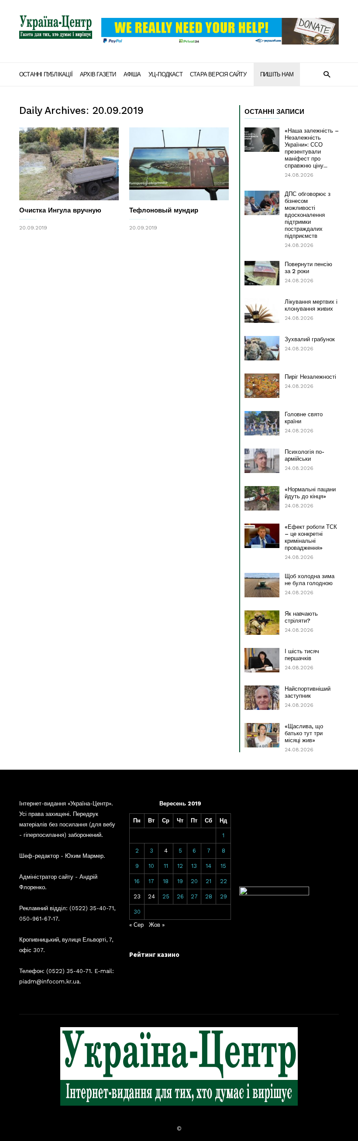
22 (223, 881)
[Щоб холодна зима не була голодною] (261, 585)
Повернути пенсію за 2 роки (308, 267)
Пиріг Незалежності (310, 376)
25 (165, 896)
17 (151, 881)
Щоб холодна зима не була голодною (309, 579)
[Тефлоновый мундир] (179, 163)
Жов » (157, 925)
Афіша (132, 74)
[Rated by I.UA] (274, 893)
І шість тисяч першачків (302, 654)
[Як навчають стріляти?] (261, 622)
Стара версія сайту (218, 74)
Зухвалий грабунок (310, 339)
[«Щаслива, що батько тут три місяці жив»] (261, 735)
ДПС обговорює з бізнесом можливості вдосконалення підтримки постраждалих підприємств (307, 215)
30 (137, 911)
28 (208, 896)
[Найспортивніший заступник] (261, 697)
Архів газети (98, 74)
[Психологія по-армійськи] (261, 461)
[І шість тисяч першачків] (261, 660)
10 (151, 866)
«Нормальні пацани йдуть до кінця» (310, 493)
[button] (327, 74)
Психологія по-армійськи (304, 455)
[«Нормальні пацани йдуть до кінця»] (261, 498)
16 (137, 881)
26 (180, 896)
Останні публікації (45, 74)
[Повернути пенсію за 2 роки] (261, 273)
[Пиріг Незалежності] (261, 385)
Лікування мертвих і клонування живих (311, 305)
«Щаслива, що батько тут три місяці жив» (304, 733)
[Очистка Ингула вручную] (69, 163)
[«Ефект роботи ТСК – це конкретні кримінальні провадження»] (261, 536)
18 (166, 881)
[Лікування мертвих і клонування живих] (261, 310)
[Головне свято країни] (261, 423)
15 (223, 866)
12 (180, 866)
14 (208, 866)
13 (194, 866)
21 (208, 881)
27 (194, 896)
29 (223, 896)
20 (194, 881)
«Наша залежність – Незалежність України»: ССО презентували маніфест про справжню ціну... (312, 148)
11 (166, 866)
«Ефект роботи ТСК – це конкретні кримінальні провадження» (311, 537)
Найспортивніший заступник (307, 692)
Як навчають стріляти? (301, 617)
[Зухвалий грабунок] (261, 348)
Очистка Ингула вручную (60, 210)
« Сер (136, 925)
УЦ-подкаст (165, 74)
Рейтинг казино (154, 954)
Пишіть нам (276, 74)
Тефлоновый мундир (163, 210)
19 (180, 881)
